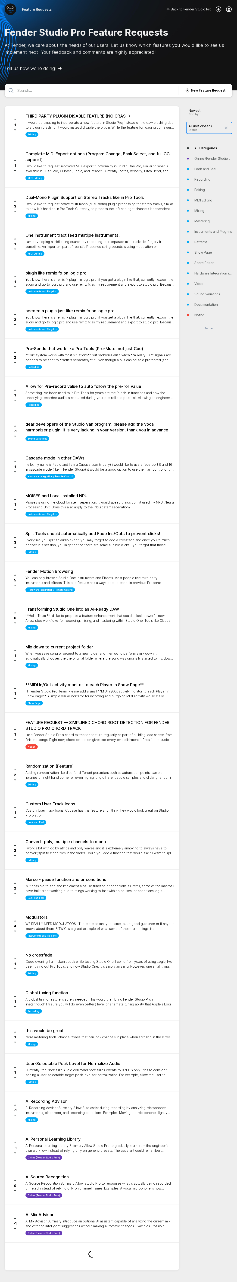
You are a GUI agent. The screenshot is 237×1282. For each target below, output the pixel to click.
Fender (209, 328)
